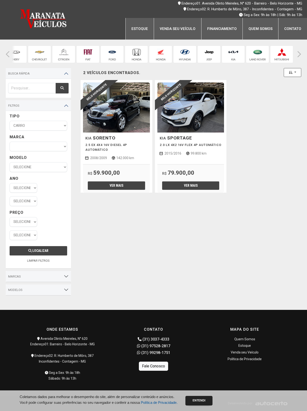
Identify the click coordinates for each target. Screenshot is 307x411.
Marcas (14, 276)
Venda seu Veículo (177, 29)
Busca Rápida (19, 73)
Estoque (139, 29)
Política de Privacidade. (159, 402)
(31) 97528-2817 (155, 346)
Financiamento (222, 29)
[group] (15, 54)
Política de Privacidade (245, 359)
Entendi (199, 400)
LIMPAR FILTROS (38, 260)
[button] (7, 54)
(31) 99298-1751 (155, 352)
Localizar (40, 251)
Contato (292, 29)
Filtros (13, 105)
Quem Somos (260, 29)
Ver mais (116, 185)
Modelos (15, 290)
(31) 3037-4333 (155, 339)
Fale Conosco (153, 366)
